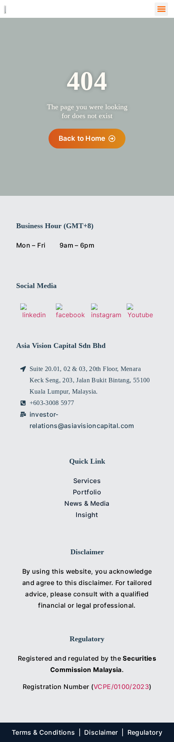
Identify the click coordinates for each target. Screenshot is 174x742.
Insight (87, 515)
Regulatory (145, 732)
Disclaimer (101, 732)
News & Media (86, 503)
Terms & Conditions (43, 732)
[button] (161, 9)
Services (87, 481)
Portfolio (87, 492)
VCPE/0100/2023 (121, 687)
